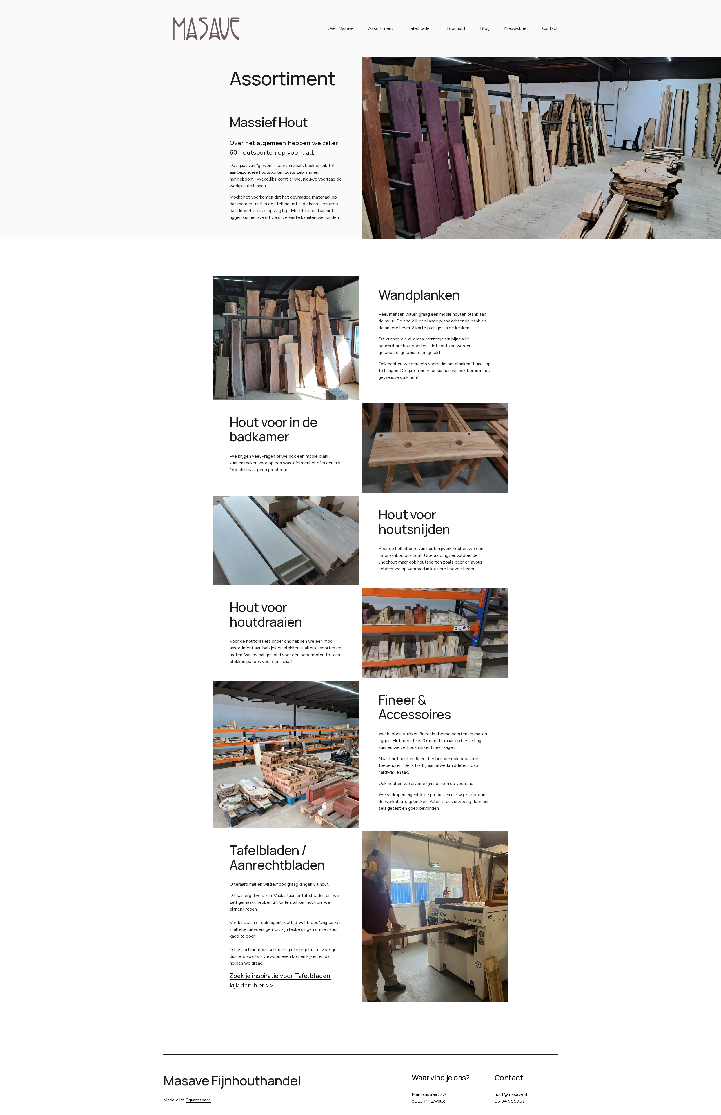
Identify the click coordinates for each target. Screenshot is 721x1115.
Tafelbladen (420, 28)
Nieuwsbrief (516, 28)
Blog (485, 28)
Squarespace (198, 1100)
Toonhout (456, 28)
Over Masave (341, 28)
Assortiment (380, 28)
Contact (550, 28)
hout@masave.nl (511, 1094)
